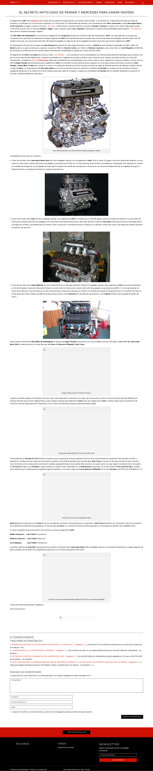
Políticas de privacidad (18, 769)
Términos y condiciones (38, 769)
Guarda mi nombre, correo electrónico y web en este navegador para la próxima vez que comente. (52, 712)
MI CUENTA (130, 2)
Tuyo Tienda (85, 769)
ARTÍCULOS (53, 2)
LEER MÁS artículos (76, 732)
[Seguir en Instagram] (22, 748)
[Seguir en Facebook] (18, 748)
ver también (59, 55)
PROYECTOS (68, 2)
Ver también (136, 29)
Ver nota (51, 26)
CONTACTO (109, 2)
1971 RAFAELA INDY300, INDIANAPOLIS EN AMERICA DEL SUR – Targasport (43, 656)
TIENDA (99, 2)
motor (40, 60)
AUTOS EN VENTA (85, 2)
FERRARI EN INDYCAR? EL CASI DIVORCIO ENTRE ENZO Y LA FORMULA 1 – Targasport (48, 645)
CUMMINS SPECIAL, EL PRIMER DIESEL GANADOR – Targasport (38, 650)
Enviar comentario (132, 717)
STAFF (119, 2)
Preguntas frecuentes (66, 747)
